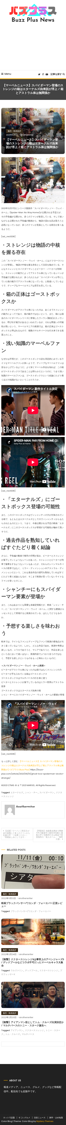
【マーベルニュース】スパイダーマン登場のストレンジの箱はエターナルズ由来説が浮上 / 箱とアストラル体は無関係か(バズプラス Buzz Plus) (32, 765)
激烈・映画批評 (14, 131)
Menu (7, 74)
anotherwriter (27, 134)
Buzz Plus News (33, 20)
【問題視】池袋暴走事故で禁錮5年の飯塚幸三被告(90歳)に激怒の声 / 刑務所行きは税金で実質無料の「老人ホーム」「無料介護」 (49, 834)
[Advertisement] (33, 46)
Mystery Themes (44, 1121)
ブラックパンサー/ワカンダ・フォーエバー (31, 911)
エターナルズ (17, 792)
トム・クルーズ (12, 1034)
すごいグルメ (24, 1118)
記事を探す (56, 74)
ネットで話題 (9, 1118)
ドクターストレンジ (48, 970)
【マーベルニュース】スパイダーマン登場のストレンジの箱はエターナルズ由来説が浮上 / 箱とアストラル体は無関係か (32, 143)
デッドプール (31, 970)
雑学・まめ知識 (56, 1118)
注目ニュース (39, 1118)
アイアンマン (17, 1030)
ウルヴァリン (17, 970)
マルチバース (28, 1034)
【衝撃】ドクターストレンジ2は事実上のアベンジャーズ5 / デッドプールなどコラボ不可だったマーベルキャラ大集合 (32, 962)
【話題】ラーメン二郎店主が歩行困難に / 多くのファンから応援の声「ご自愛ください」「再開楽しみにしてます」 (16, 834)
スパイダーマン (46, 792)
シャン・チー (31, 792)
